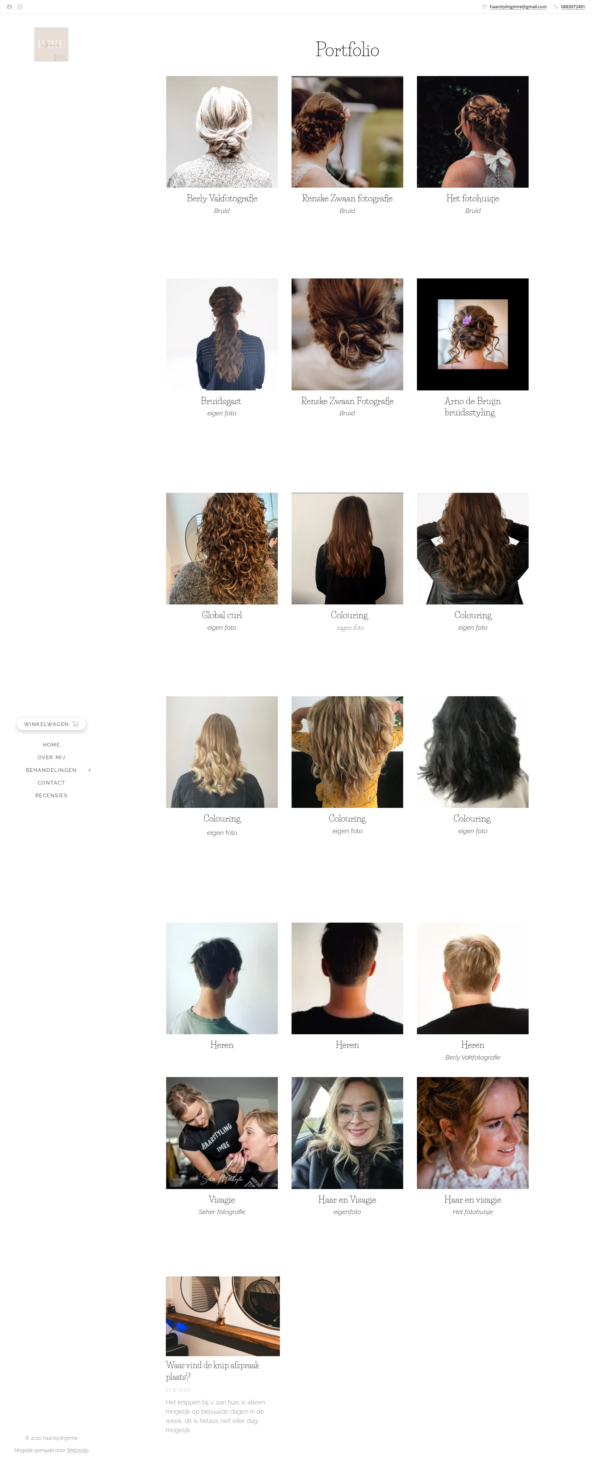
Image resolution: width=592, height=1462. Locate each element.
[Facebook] (9, 7)
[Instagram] (19, 7)
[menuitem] (51, 745)
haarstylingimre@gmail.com (518, 6)
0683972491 (573, 6)
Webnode (78, 1450)
